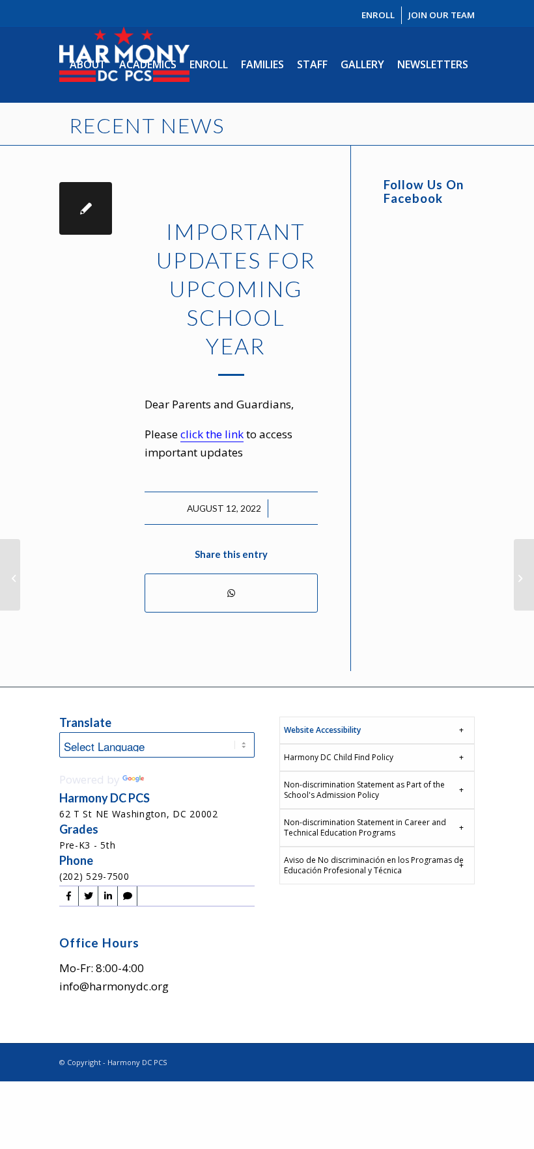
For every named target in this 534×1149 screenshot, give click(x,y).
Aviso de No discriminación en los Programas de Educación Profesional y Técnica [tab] (374, 865)
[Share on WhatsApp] (231, 593)
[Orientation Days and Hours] (10, 575)
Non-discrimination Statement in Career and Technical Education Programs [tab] (365, 827)
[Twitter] (88, 896)
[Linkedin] (107, 896)
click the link (212, 434)
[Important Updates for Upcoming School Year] (85, 208)
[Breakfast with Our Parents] (524, 575)
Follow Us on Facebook (424, 191)
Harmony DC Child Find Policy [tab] (338, 757)
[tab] (377, 730)
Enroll (378, 15)
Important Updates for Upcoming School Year (236, 289)
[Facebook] (68, 896)
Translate (171, 779)
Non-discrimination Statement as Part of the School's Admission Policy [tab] (364, 789)
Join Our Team (441, 15)
